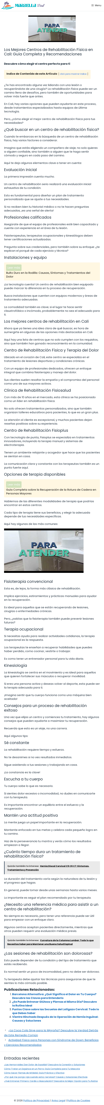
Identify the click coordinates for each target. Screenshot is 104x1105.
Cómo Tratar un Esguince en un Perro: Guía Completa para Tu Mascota (42, 1068)
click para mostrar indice (73, 73)
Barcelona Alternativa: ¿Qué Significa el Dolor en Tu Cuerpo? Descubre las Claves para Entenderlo (54, 996)
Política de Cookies (78, 1100)
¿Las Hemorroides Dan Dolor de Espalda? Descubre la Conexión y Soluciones (44, 1064)
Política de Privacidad (36, 1100)
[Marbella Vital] (22, 5)
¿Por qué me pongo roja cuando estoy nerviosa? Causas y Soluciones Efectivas (45, 1077)
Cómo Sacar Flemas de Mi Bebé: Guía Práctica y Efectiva (34, 1072)
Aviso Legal (58, 1100)
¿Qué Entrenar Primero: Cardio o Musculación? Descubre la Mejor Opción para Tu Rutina (51, 1081)
